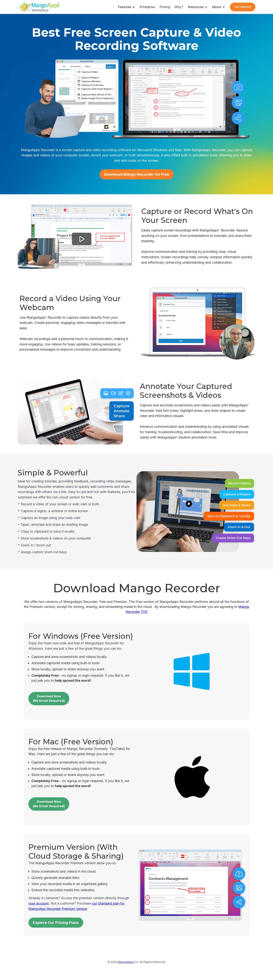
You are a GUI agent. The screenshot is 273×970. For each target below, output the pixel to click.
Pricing (165, 7)
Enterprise (147, 7)
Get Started (243, 7)
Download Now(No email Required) (49, 698)
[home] (38, 7)
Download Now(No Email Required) (49, 804)
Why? (178, 7)
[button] (126, 7)
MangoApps (126, 962)
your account (38, 903)
